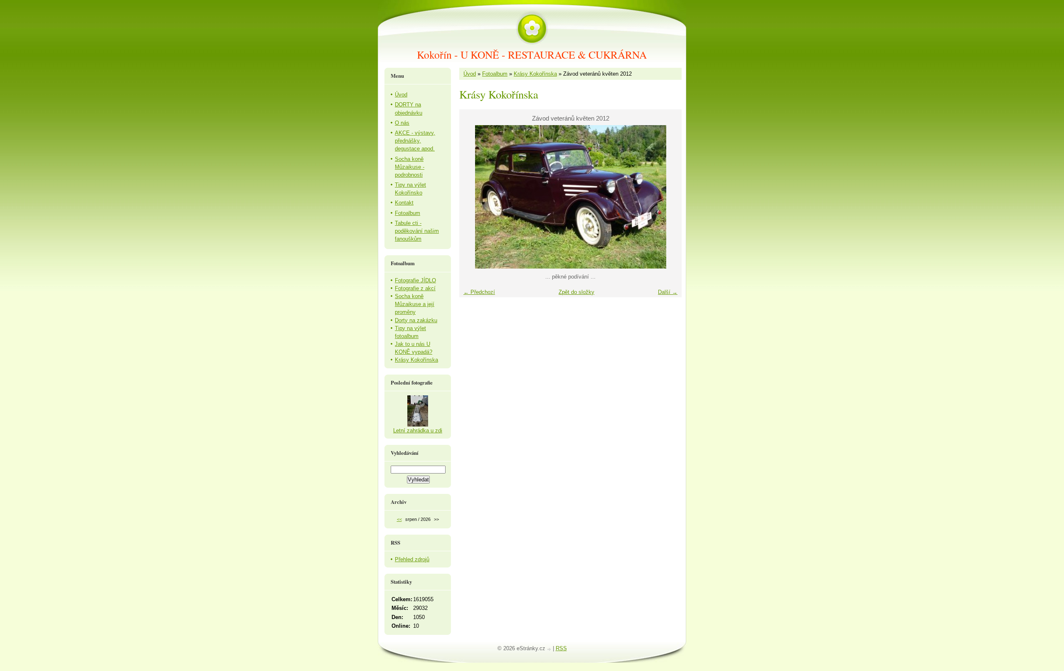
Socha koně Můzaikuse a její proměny (414, 304)
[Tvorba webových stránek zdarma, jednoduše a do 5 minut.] (550, 649)
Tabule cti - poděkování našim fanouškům (417, 231)
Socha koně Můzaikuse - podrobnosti (409, 167)
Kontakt (404, 203)
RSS (561, 648)
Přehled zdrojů (412, 559)
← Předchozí (479, 292)
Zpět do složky (576, 292)
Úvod (469, 74)
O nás (402, 123)
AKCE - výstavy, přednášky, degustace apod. (415, 141)
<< (399, 519)
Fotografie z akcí (415, 288)
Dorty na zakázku (416, 320)
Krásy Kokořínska (535, 74)
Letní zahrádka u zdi (417, 430)
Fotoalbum (494, 74)
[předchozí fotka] (472, 197)
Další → (667, 292)
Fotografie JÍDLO (415, 280)
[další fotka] (668, 197)
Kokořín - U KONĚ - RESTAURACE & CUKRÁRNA (532, 54)
